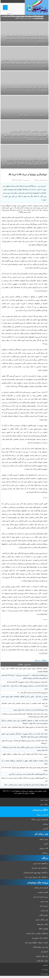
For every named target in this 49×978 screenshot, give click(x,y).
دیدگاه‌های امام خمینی (40, 863)
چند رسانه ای (41, 833)
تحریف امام (44, 906)
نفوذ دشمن (44, 901)
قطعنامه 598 (43, 928)
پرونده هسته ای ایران (40, 896)
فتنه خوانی (44, 910)
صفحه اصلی (44, 800)
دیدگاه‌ (45, 858)
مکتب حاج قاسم (42, 960)
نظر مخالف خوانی (41, 919)
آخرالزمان (44, 951)
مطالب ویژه (44, 804)
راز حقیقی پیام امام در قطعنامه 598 (33, 115)
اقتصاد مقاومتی (42, 892)
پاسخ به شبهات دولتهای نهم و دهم (36, 942)
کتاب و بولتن (43, 848)
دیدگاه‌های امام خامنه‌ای (40, 868)
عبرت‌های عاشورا (42, 956)
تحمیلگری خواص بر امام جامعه (37, 933)
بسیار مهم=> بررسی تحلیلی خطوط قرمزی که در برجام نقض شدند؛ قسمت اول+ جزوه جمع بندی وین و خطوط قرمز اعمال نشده (24, 63)
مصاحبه (45, 824)
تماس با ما (18, 793)
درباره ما (26, 793)
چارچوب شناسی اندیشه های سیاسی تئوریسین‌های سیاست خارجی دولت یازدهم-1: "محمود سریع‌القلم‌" (24, 135)
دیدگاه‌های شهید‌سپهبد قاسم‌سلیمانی (35, 872)
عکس (46, 843)
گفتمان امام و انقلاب (41, 887)
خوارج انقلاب (43, 915)
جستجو (45, 965)
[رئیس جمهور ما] (37, 7)
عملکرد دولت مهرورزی (40, 938)
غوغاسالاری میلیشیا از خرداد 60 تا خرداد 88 (28, 174)
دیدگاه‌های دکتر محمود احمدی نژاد (36, 877)
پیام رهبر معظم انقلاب (40, 947)
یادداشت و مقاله (42, 815)
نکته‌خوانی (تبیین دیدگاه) (39, 819)
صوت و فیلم (43, 839)
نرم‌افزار (45, 852)
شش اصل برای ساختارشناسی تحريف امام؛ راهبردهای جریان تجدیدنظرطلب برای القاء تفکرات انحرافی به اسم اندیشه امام (26, 38)
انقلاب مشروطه (42, 924)
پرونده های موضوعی (37, 882)
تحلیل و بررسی (40, 809)
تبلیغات (32, 793)
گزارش (45, 828)
